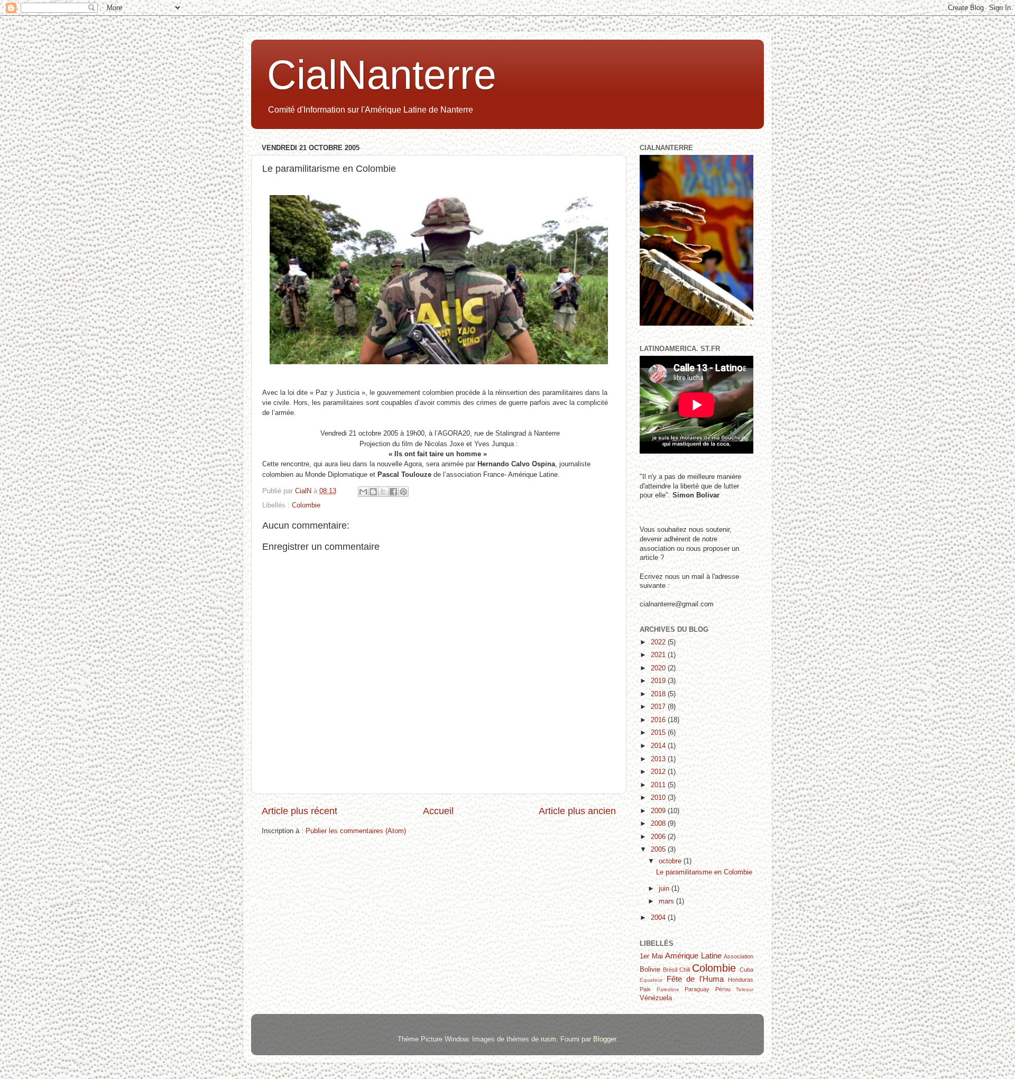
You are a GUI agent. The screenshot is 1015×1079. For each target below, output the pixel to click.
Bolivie (650, 969)
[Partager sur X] (383, 491)
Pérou (723, 989)
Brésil (670, 969)
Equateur (651, 980)
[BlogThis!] (373, 491)
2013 (659, 759)
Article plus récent (299, 811)
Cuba (746, 969)
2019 (659, 681)
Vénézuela (656, 998)
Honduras (740, 979)
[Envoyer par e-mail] (363, 491)
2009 (659, 811)
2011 (659, 785)
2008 (659, 823)
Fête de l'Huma (695, 978)
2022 (659, 642)
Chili (684, 969)
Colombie (306, 505)
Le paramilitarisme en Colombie (704, 872)
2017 (659, 707)
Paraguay (697, 989)
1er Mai (651, 956)
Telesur (744, 989)
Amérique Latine (693, 955)
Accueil (438, 811)
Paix (645, 989)
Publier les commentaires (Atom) (356, 831)
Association (738, 956)
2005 (659, 849)
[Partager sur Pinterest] (403, 491)
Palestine (668, 989)
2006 (659, 837)
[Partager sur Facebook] (393, 491)
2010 (659, 797)
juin (665, 888)
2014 (659, 746)
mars (667, 901)
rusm (548, 1039)
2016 (659, 720)
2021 (659, 655)
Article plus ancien (577, 811)
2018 (659, 694)
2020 (659, 668)
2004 (659, 917)
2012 (659, 772)
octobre (671, 861)
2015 (659, 732)
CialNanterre (381, 74)
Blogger (604, 1039)
